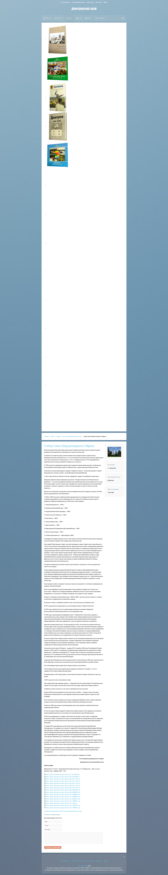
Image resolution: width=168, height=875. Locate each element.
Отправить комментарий (52, 847)
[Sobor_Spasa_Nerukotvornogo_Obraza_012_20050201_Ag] (62, 798)
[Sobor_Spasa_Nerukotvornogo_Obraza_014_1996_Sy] (60, 803)
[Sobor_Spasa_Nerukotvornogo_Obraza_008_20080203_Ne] (62, 790)
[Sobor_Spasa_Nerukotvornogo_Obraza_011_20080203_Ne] (62, 796)
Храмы (59, 436)
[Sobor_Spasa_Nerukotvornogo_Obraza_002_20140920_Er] (62, 776)
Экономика (101, 18)
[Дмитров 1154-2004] (58, 126)
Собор (60, 811)
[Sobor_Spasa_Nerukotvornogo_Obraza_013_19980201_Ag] (62, 801)
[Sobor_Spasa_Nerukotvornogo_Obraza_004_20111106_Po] (62, 781)
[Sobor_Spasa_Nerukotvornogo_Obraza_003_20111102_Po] (62, 779)
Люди (79, 18)
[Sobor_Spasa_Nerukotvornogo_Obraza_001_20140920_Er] (62, 774)
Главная (48, 18)
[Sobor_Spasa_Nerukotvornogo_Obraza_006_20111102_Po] (62, 785)
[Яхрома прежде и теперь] (58, 328)
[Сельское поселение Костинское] (58, 243)
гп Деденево (48, 811)
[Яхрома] (58, 97)
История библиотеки (78, 2)
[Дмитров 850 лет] (58, 357)
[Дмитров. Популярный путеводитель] (58, 185)
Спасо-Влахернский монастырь (72, 436)
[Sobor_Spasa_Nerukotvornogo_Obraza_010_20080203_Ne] (62, 794)
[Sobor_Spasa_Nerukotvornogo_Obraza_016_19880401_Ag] (62, 807)
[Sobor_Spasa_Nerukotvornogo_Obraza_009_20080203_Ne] (62, 792)
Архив (105, 2)
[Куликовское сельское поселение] (58, 68)
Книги (89, 18)
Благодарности (65, 2)
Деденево (55, 811)
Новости (59, 18)
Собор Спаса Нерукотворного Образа (69, 446)
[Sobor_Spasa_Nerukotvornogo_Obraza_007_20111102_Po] (62, 787)
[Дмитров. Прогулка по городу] (58, 214)
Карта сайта (90, 2)
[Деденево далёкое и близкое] (58, 39)
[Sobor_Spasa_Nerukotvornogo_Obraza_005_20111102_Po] (62, 783)
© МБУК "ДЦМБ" (82, 866)
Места (70, 18)
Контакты (99, 2)
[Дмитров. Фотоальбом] (58, 386)
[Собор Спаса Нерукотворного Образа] (114, 451)
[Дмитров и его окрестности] (58, 272)
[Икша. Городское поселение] (58, 155)
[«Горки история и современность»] (58, 413)
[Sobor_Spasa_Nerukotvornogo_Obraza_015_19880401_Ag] (62, 805)
